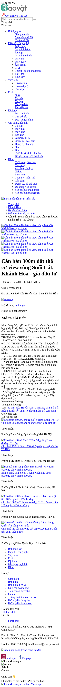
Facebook (13, 620)
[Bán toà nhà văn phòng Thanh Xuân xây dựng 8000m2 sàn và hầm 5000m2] (30, 469)
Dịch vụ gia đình (24, 119)
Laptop (19, 52)
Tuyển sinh (21, 83)
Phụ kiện (19, 73)
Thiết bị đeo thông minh (28, 70)
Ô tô (17, 95)
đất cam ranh (49, 410)
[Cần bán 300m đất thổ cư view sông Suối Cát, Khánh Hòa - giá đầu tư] (30, 228)
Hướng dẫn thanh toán (20, 603)
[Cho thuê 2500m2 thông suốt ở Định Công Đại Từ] (29, 419)
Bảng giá (13, 581)
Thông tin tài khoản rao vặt (22, 597)
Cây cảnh (20, 180)
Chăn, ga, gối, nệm (25, 141)
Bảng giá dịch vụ (17, 584)
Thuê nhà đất (22, 40)
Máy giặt (19, 128)
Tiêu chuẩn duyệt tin (19, 591)
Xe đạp (19, 101)
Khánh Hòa (14, 207)
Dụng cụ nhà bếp (24, 144)
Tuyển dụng (21, 86)
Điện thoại (20, 46)
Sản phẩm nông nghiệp (27, 192)
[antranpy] (7, 299)
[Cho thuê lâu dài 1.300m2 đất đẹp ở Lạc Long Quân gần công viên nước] (30, 525)
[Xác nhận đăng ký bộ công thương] (21, 650)
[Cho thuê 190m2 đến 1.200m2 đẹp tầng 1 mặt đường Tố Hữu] (30, 443)
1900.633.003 (8, 612)
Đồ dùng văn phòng (25, 186)
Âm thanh (20, 64)
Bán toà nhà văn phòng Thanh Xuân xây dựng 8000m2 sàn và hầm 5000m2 (26, 474)
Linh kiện (20, 76)
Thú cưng (20, 165)
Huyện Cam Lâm (17, 210)
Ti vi (17, 67)
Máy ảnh (19, 58)
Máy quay (20, 61)
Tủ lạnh (19, 125)
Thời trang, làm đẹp (25, 162)
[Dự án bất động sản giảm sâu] (18, 198)
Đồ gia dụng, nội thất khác (29, 156)
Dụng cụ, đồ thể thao (26, 183)
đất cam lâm (34, 410)
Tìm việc (19, 89)
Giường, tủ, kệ (22, 137)
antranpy (20, 305)
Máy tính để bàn (23, 55)
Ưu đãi (11, 594)
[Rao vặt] (14, 11)
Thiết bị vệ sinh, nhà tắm (28, 153)
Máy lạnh (20, 131)
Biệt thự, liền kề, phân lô (21, 213)
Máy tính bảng (22, 49)
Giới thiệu (13, 578)
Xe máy (19, 98)
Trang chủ (13, 204)
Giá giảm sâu (22, 34)
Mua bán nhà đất (24, 37)
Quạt (17, 147)
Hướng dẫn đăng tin (19, 600)
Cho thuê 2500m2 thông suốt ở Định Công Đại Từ (28, 422)
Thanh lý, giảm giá (25, 177)
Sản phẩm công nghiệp (27, 189)
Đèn (17, 150)
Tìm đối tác (21, 116)
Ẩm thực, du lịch (24, 168)
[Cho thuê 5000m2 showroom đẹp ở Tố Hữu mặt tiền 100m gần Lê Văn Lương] (30, 499)
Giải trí (18, 171)
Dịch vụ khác (22, 113)
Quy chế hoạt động (18, 587)
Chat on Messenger (31, 684)
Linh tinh (20, 174)
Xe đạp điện (21, 104)
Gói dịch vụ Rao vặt (16, 15)
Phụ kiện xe (21, 107)
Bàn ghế (19, 134)
